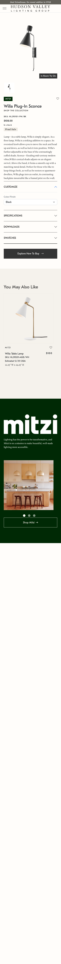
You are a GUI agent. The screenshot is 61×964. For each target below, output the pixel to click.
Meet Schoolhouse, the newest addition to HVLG (30, 2)
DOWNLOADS (11, 226)
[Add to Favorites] (50, 347)
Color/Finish (10, 196)
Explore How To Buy (29, 253)
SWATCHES (10, 238)
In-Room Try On (48, 76)
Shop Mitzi (29, 522)
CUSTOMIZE (10, 186)
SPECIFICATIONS (13, 215)
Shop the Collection (16, 110)
